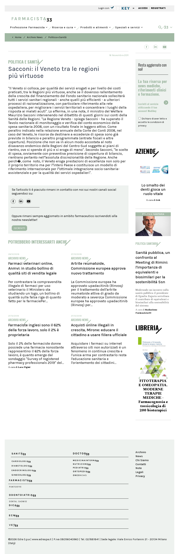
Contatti (140, 464)
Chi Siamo (142, 460)
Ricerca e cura (63, 26)
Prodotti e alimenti (94, 26)
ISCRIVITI (19, 228)
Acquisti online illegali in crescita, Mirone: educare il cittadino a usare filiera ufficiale (99, 330)
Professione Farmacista (28, 26)
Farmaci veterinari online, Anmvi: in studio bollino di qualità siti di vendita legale (32, 268)
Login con (104, 8)
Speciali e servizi (128, 26)
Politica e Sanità (57, 37)
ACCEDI (143, 8)
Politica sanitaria (153, 214)
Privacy (140, 476)
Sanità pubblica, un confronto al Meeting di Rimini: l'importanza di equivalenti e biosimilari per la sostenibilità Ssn (152, 267)
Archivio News (35, 37)
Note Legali (139, 470)
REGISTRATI (158, 8)
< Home (16, 37)
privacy (142, 125)
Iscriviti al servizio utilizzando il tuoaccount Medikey (148, 107)
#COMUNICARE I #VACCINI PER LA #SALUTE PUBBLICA (155, 392)
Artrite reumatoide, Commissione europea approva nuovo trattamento (98, 268)
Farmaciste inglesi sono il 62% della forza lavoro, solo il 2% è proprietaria (34, 330)
